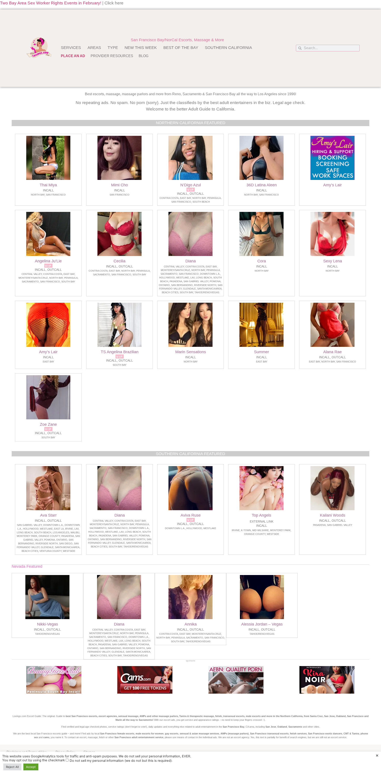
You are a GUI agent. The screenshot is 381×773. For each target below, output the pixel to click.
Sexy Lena (332, 261)
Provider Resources (112, 56)
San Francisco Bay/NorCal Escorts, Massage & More (177, 40)
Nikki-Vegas (47, 624)
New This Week (141, 47)
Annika (190, 624)
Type (113, 47)
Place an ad (73, 56)
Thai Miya (48, 185)
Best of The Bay (180, 47)
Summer (261, 352)
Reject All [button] (12, 767)
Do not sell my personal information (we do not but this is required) (121, 760)
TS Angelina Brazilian (119, 352)
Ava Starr (48, 515)
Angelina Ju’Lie (48, 261)
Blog (143, 56)
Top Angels (261, 515)
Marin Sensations (190, 352)
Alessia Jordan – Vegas (262, 624)
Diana (190, 261)
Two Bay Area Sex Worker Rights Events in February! (50, 3)
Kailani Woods (332, 515)
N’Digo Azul (190, 185)
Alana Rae (332, 352)
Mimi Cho (119, 185)
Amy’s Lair (332, 185)
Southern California (228, 47)
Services (71, 47)
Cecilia (119, 261)
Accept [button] (31, 767)
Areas (94, 47)
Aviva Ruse (190, 515)
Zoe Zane (48, 424)
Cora (261, 261)
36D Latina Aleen (262, 185)
